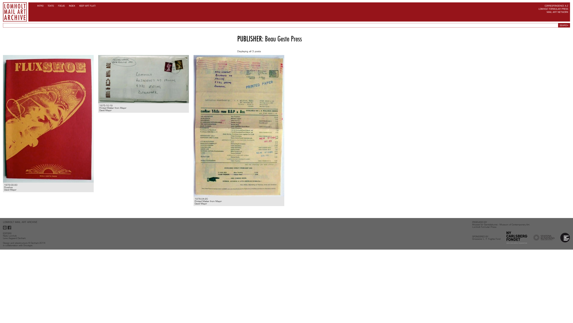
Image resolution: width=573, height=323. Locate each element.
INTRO (40, 5)
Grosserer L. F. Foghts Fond (486, 239)
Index (72, 5)
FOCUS (61, 5)
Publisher (249, 38)
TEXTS (51, 5)
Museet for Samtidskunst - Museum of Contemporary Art (500, 224)
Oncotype (27, 245)
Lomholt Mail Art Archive (15, 12)
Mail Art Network (557, 12)
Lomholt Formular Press (553, 9)
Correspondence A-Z (556, 5)
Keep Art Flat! (87, 5)
